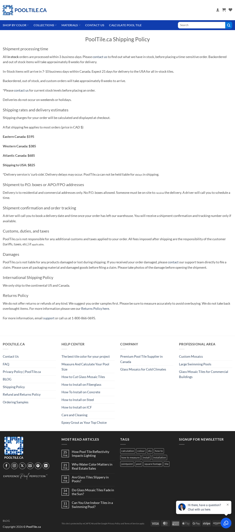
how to (159, 450)
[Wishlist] (230, 10)
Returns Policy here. (95, 308)
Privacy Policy (114, 523)
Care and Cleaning (74, 415)
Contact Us (94, 25)
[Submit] (228, 25)
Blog (6, 520)
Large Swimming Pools (195, 364)
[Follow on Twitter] (22, 465)
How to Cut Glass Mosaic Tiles (83, 377)
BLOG (7, 379)
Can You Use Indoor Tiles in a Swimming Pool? (92, 505)
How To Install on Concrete (81, 392)
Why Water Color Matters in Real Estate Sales (92, 466)
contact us (100, 57)
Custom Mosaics (191, 356)
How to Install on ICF (77, 407)
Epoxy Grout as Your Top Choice (84, 422)
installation (159, 457)
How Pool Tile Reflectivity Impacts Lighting (90, 453)
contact (173, 262)
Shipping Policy (14, 387)
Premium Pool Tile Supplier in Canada (141, 359)
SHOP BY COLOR (14, 25)
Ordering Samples (15, 402)
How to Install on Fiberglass (81, 384)
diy (150, 450)
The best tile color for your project (86, 356)
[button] (218, 10)
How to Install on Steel (78, 400)
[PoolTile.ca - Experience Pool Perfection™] (25, 10)
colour (141, 450)
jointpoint (127, 463)
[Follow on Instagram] (14, 465)
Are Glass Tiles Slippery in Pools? (90, 479)
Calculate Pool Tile (125, 25)
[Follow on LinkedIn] (46, 465)
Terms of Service (131, 523)
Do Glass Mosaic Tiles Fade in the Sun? (93, 492)
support (49, 318)
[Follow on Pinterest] (38, 465)
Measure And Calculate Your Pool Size (85, 366)
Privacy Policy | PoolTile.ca (22, 372)
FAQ (6, 364)
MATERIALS (70, 25)
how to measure (130, 457)
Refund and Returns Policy (22, 394)
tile (166, 463)
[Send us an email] (30, 465)
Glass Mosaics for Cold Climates (143, 369)
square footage (152, 463)
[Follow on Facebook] (6, 465)
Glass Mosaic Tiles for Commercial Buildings (203, 374)
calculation (127, 450)
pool (138, 463)
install (146, 457)
